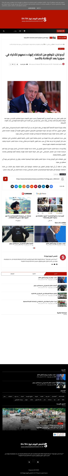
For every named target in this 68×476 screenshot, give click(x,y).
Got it (39, 8)
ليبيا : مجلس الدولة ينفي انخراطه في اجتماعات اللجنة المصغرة (40, 301)
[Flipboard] (27, 194)
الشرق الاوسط (29, 396)
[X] (47, 186)
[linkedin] (43, 186)
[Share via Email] (12, 186)
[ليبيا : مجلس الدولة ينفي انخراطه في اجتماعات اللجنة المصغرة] (62, 304)
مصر (45, 400)
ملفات (31, 400)
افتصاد (41, 396)
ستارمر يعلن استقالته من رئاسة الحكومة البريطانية (35, 38)
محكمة (49, 400)
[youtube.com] (33, 460)
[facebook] (56, 264)
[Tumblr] (39, 186)
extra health (61, 396)
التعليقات (12, 274)
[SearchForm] (3, 31)
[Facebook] (51, 186)
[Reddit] (31, 186)
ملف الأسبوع (38, 400)
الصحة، (22, 396)
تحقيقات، (10, 396)
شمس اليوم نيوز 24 (50, 256)
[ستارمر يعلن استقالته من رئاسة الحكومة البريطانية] (54, 37)
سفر (5, 396)
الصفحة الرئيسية (59, 44)
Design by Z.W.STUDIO (34, 470)
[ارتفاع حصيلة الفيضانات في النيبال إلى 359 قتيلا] (62, 296)
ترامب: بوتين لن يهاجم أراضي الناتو (55, 243)
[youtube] (54, 264)
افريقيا (36, 396)
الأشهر (55, 274)
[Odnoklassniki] (24, 186)
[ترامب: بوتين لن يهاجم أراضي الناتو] (50, 234)
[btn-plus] (15, 64)
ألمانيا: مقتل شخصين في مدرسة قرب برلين (21, 243)
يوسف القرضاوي (19, 400)
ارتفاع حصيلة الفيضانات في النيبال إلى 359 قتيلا (44, 293)
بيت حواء (16, 396)
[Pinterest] (35, 186)
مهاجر (26, 400)
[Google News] (41, 194)
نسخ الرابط (62, 179)
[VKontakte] (28, 186)
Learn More (31, 8)
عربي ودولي (49, 44)
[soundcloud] (51, 264)
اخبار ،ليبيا (48, 396)
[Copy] (5, 179)
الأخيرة (34, 274)
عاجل (51, 38)
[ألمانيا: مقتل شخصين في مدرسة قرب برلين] (18, 234)
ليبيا (54, 400)
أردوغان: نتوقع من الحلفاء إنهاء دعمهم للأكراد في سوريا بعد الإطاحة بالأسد (27, 44)
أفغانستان (54, 396)
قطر (59, 400)
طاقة (63, 400)
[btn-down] (10, 64)
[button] (61, 31)
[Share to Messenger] (16, 186)
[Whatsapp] (20, 186)
